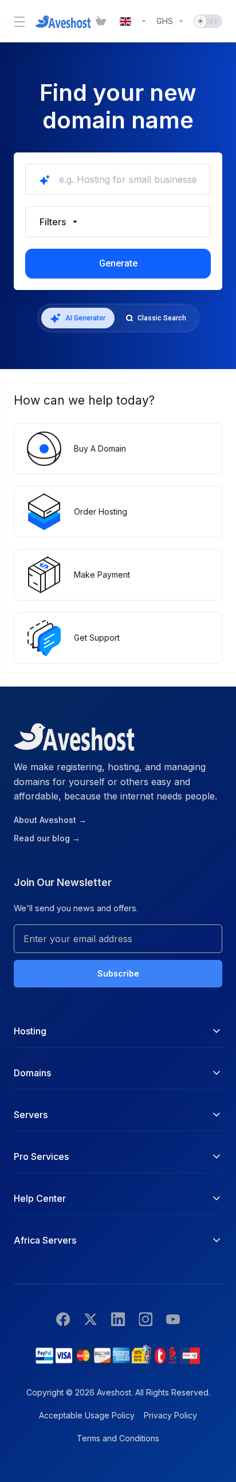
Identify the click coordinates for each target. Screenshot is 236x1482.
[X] (90, 1319)
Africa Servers (45, 1240)
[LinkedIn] (118, 1319)
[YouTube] (173, 1319)
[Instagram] (145, 1319)
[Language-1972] (133, 21)
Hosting (30, 1031)
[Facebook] (63, 1319)
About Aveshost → (50, 820)
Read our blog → (47, 838)
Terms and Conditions (118, 1438)
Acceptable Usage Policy (87, 1415)
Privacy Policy (170, 1415)
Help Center (40, 1198)
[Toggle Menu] (17, 21)
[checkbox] (43, 289)
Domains (32, 1073)
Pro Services (41, 1156)
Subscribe (118, 973)
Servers (31, 1114)
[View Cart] (103, 21)
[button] (118, 222)
